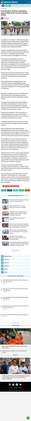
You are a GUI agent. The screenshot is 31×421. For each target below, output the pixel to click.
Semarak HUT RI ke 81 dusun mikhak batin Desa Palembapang (15, 289)
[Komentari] (27, 190)
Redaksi (11, 387)
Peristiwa (6, 265)
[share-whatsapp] (21, 190)
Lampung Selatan (15, 186)
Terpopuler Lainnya (15, 323)
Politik (5, 269)
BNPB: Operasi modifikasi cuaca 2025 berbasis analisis (14, 351)
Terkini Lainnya (15, 250)
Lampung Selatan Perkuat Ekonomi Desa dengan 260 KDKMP (15, 298)
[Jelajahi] (29, 2)
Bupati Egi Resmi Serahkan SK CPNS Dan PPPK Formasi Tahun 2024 (15, 306)
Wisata (6, 272)
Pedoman (16, 387)
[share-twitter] (15, 190)
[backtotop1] (30, 390)
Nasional (6, 262)
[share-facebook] (9, 190)
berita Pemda (4, 8)
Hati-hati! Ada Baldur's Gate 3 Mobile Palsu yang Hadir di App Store (15, 280)
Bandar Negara (8, 256)
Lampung (6, 259)
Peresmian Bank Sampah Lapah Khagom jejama (15, 314)
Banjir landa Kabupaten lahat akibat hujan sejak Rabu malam (14, 347)
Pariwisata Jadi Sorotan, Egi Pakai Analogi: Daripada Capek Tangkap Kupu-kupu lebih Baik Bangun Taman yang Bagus (15, 377)
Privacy (20, 387)
